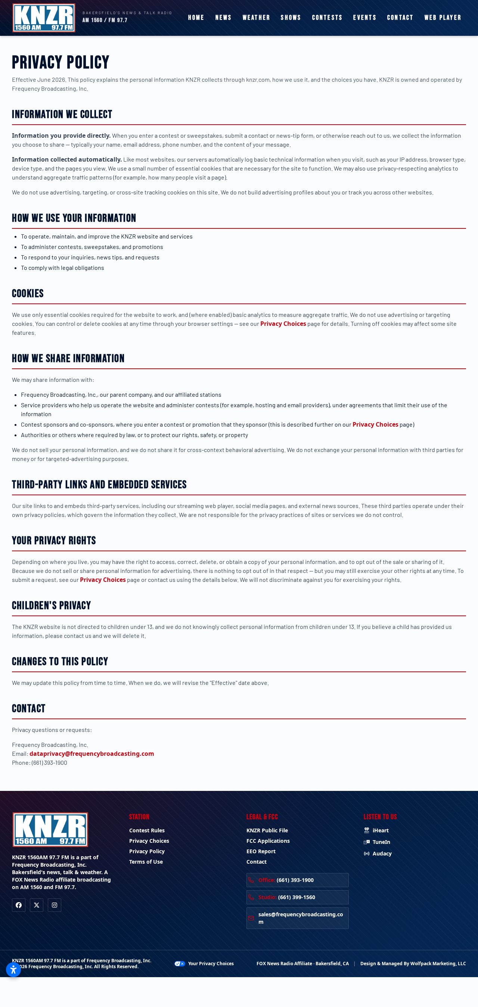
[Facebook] (18, 905)
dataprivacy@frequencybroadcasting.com (92, 753)
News (223, 18)
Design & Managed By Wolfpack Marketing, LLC (413, 964)
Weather (257, 18)
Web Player (443, 18)
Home (196, 18)
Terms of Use (146, 861)
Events (364, 18)
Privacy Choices (283, 323)
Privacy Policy (147, 851)
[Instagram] (54, 905)
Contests (327, 18)
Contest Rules (147, 830)
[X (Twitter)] (36, 905)
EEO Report (261, 851)
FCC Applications (268, 840)
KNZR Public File (267, 830)
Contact (400, 18)
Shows (291, 18)
